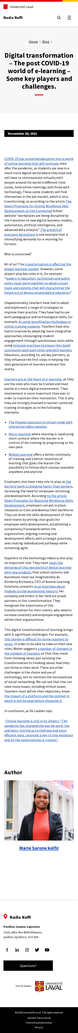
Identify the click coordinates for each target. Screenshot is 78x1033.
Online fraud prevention (39, 1022)
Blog (45, 41)
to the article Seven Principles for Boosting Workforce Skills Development (38, 500)
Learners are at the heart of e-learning (33, 379)
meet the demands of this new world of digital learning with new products (38, 567)
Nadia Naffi (13, 17)
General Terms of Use (39, 1017)
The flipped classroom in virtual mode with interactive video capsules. (40, 424)
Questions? (28, 965)
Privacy (39, 1027)
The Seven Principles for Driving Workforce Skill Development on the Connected (38, 206)
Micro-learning (20, 434)
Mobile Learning (21, 454)
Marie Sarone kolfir (39, 848)
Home (33, 41)
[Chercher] (59, 17)
